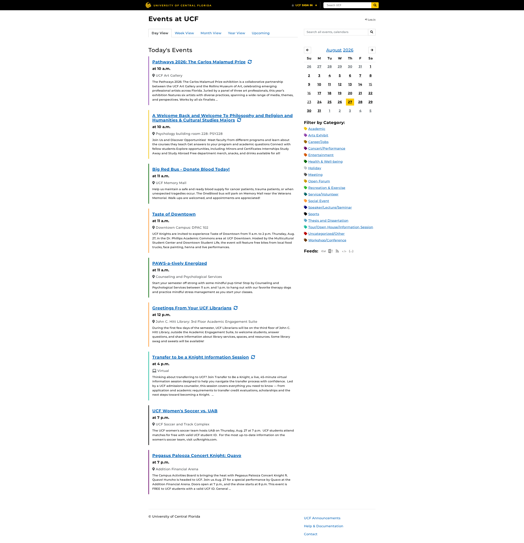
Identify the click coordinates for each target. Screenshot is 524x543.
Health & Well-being (325, 162)
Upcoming (261, 33)
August (334, 50)
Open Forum (319, 181)
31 (360, 66)
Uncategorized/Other (326, 234)
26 (309, 66)
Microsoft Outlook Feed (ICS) (330, 251)
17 (319, 93)
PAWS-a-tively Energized (179, 263)
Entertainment (321, 155)
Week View (184, 33)
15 (370, 84)
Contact (310, 534)
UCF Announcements (322, 518)
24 (319, 102)
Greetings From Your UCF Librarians (192, 308)
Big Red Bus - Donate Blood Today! (191, 169)
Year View (236, 33)
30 (350, 66)
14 (360, 84)
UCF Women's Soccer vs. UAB (185, 410)
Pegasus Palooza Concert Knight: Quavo (196, 455)
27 (319, 66)
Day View (160, 33)
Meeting (315, 175)
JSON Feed (351, 251)
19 (340, 93)
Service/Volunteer (323, 194)
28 (330, 66)
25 (330, 102)
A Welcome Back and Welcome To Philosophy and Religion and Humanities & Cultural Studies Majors (222, 118)
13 (350, 84)
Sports (313, 214)
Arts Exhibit (318, 135)
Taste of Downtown (174, 214)
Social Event (318, 201)
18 (329, 93)
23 (309, 102)
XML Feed (344, 251)
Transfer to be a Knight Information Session (200, 357)
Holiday (314, 168)
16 (309, 93)
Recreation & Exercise (326, 188)
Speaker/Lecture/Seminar (330, 207)
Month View (211, 33)
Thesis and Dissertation (328, 221)
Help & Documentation (323, 526)
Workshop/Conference (327, 240)
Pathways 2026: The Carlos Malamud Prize (199, 61)
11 (329, 84)
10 (319, 84)
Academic (316, 129)
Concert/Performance (326, 148)
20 (350, 93)
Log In (372, 19)
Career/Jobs (318, 142)
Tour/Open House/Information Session (340, 227)
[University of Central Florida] (178, 5)
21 (360, 93)
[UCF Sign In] (304, 5)
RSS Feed (337, 251)
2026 (348, 50)
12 (340, 84)
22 (370, 93)
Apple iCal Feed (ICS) (323, 251)
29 (340, 66)
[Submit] (375, 5)
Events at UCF (173, 19)
